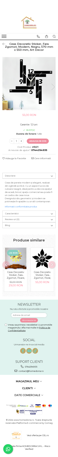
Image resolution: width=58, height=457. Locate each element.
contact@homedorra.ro (31, 371)
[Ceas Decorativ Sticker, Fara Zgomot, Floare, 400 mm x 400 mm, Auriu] (15, 258)
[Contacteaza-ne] (38, 36)
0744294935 (30, 366)
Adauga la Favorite (15, 158)
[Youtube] (29, 351)
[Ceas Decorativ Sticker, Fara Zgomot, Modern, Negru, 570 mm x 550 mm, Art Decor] (29, 83)
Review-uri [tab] (12, 219)
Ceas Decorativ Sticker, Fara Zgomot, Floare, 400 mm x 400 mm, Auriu (16, 275)
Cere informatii (42, 158)
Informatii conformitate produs (21, 206)
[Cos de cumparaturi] (46, 36)
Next (53, 87)
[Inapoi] (2, 44)
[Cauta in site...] (54, 36)
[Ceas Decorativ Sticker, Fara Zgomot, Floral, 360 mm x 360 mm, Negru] (42, 258)
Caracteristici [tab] (12, 213)
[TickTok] (35, 351)
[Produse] (4, 37)
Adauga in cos (37, 141)
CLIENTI (28, 388)
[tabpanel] (29, 83)
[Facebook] (23, 351)
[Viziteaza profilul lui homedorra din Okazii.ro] (16, 435)
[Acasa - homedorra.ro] (29, 23)
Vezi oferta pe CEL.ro (38, 435)
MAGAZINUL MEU (28, 381)
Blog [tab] (7, 225)
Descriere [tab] (10, 175)
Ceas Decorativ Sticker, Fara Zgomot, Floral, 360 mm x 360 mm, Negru (42, 275)
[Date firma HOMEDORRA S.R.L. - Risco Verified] (29, 448)
